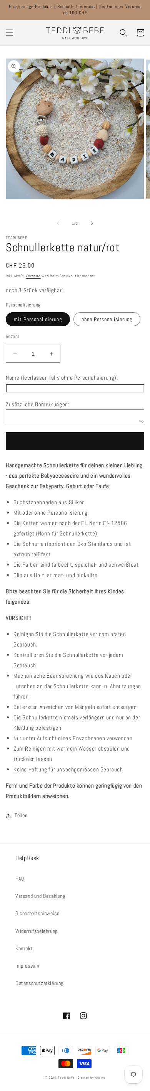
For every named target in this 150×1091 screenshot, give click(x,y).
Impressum (27, 965)
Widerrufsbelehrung (36, 931)
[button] (9, 32)
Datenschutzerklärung (39, 983)
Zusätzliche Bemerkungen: (37, 404)
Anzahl (12, 336)
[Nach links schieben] (58, 223)
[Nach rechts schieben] (91, 223)
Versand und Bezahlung (40, 895)
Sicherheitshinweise (37, 913)
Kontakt (24, 948)
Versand (33, 275)
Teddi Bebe (66, 1077)
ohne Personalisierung (107, 319)
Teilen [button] (21, 815)
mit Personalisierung (38, 319)
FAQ (19, 878)
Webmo (100, 1077)
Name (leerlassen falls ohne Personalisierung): (62, 377)
